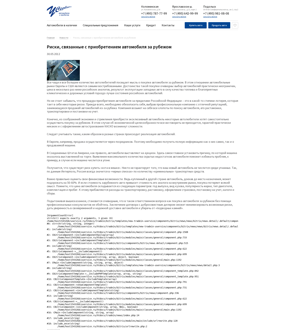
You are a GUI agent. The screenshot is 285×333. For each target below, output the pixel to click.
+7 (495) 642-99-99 (185, 13)
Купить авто (195, 25)
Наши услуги (132, 25)
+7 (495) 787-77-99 (154, 13)
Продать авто (219, 25)
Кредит (151, 25)
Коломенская (149, 6)
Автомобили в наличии (62, 25)
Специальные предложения (100, 25)
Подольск (209, 6)
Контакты (168, 25)
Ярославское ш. (182, 6)
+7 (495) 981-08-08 (216, 13)
